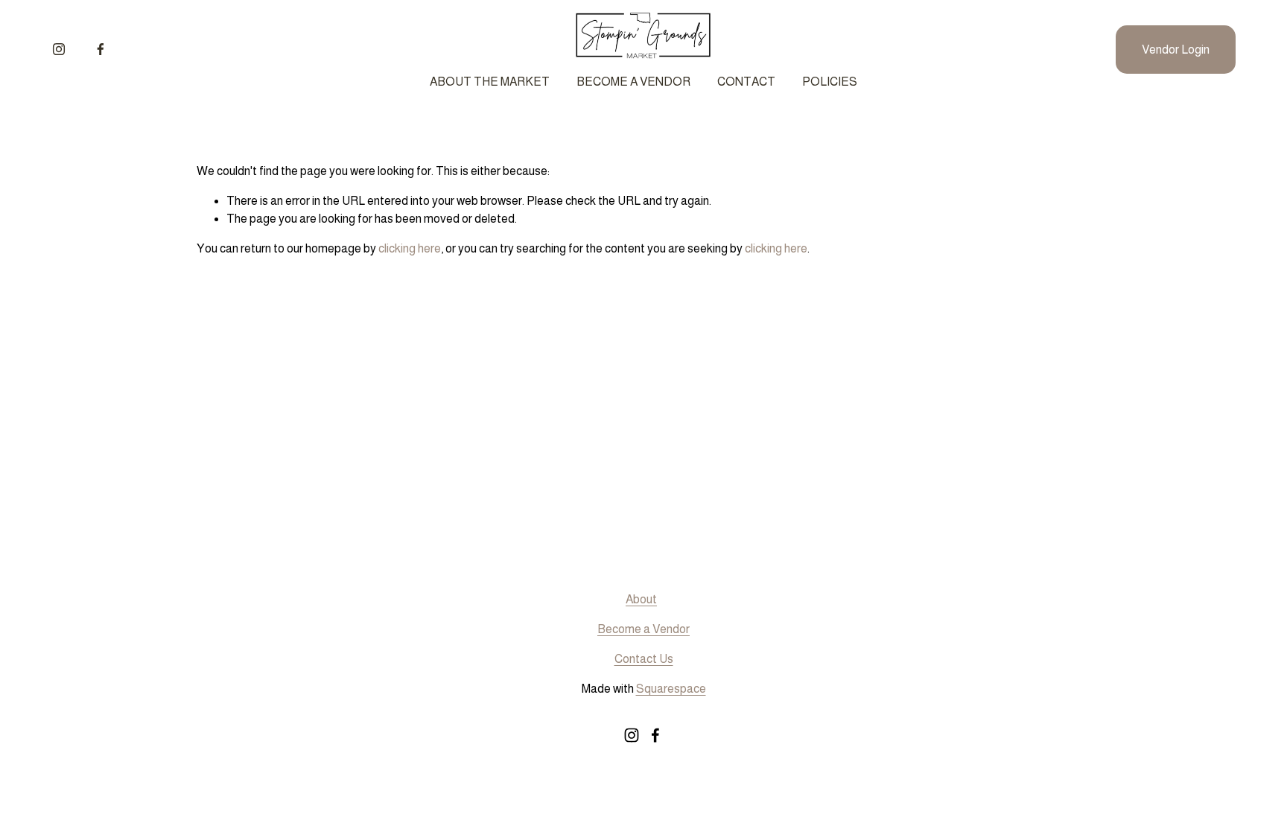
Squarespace (671, 688)
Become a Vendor (643, 629)
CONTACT (746, 81)
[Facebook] (100, 49)
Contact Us (643, 658)
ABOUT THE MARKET (490, 81)
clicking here (409, 248)
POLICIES (829, 81)
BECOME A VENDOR (633, 81)
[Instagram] (58, 49)
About (641, 599)
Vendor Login (1176, 49)
